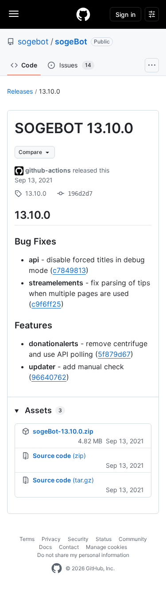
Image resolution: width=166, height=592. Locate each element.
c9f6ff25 (46, 304)
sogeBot (71, 41)
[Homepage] (83, 14)
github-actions (48, 170)
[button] (83, 410)
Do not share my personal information (83, 555)
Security (78, 539)
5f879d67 (114, 354)
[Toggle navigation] (13, 13)
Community (133, 539)
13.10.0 (49, 91)
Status (104, 539)
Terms (27, 539)
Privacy (51, 539)
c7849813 (69, 270)
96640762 (48, 377)
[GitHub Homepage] (56, 568)
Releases (20, 91)
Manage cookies (106, 547)
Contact (69, 547)
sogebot (33, 41)
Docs (45, 547)
